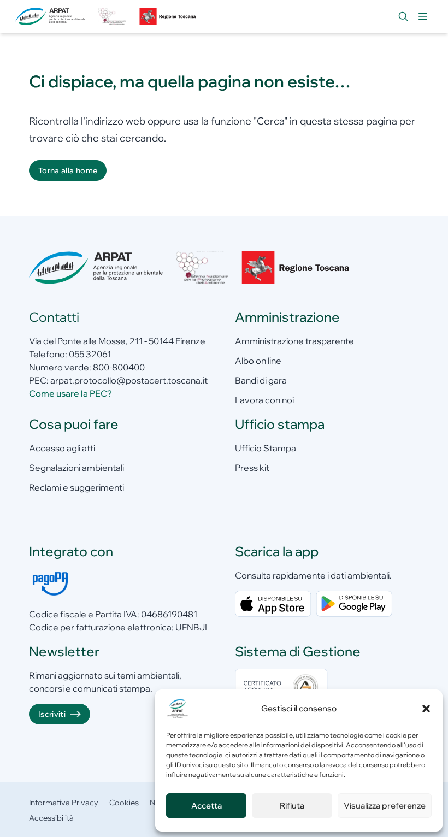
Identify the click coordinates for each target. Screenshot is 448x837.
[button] (426, 708)
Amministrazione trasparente (294, 340)
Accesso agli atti (62, 448)
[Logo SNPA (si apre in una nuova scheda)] (112, 16)
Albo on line (258, 360)
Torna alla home (67, 170)
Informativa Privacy (63, 802)
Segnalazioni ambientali (76, 467)
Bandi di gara (261, 380)
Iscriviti (52, 714)
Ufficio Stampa (265, 448)
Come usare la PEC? (70, 393)
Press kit (252, 467)
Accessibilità (51, 818)
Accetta (206, 805)
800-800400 (119, 367)
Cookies (124, 802)
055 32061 (90, 354)
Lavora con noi (264, 399)
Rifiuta (292, 805)
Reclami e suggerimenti (76, 487)
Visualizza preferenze (385, 805)
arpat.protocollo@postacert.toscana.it (129, 380)
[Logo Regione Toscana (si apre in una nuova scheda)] (168, 16)
